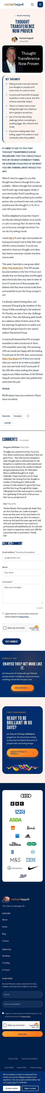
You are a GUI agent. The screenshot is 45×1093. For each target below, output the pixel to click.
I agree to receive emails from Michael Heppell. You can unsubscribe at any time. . (23, 1014)
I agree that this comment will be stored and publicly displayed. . (21, 615)
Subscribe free (22, 688)
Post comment (11, 641)
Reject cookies (30, 1088)
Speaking (6, 956)
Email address (18, 552)
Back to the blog (22, 15)
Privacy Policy (24, 617)
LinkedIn (7, 423)
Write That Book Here (12, 268)
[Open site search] (32, 4)
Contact (5, 941)
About (4, 920)
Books (4, 927)
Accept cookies (12, 1088)
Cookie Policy (22, 1067)
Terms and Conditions (29, 1059)
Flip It (11, 238)
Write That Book (10, 358)
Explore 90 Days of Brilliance (22, 753)
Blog (4, 934)
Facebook (18, 416)
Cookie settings (35, 1067)
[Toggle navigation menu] (40, 4)
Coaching (6, 963)
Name (5, 567)
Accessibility (9, 1067)
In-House (6, 970)
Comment (7, 582)
